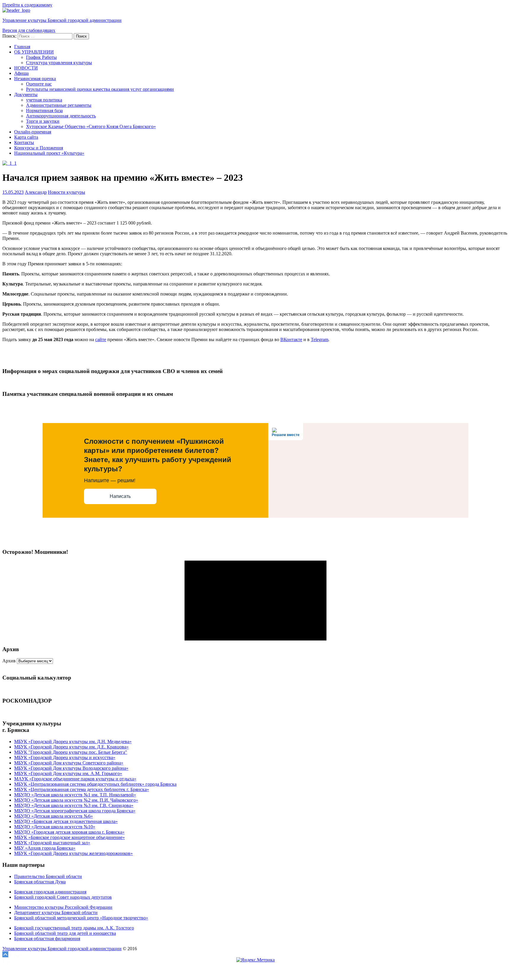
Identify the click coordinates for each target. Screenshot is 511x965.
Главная (22, 46)
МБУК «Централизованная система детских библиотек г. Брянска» (81, 789)
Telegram (319, 339)
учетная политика (44, 99)
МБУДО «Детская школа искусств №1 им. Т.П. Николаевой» (75, 794)
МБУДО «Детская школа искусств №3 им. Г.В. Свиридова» (73, 805)
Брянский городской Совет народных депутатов (63, 897)
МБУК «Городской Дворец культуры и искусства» (64, 757)
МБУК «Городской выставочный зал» (52, 842)
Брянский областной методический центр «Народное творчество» (81, 917)
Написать (120, 496)
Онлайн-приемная (32, 131)
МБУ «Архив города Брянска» (44, 848)
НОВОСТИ (26, 67)
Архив (9, 660)
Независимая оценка (35, 78)
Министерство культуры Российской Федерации (63, 907)
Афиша (21, 73)
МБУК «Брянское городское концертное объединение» (69, 837)
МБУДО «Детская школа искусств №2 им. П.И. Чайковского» (76, 800)
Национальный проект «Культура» (49, 153)
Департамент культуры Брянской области (56, 912)
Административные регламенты (58, 105)
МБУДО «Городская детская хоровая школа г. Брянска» (69, 832)
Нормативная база (44, 110)
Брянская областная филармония (47, 938)
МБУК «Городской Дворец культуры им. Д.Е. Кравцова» (71, 746)
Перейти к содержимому (27, 4)
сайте (100, 339)
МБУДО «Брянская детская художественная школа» (66, 821)
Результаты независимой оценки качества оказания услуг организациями (100, 89)
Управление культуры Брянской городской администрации (62, 20)
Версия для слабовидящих (28, 30)
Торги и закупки (42, 121)
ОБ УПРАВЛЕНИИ (34, 51)
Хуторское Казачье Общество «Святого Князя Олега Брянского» (91, 126)
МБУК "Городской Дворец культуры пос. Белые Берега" (70, 752)
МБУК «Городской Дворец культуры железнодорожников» (73, 853)
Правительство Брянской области (48, 876)
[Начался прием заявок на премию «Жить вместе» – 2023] (9, 163)
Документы (26, 94)
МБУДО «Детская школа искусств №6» (53, 816)
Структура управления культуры (59, 62)
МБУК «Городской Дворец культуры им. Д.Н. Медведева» (73, 741)
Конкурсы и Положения (38, 147)
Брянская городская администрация (50, 891)
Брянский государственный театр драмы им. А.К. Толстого (74, 927)
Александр (36, 192)
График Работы (41, 57)
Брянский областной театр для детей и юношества (65, 933)
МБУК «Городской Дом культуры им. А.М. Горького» (68, 773)
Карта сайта (26, 137)
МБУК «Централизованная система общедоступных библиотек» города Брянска (95, 784)
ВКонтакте (291, 339)
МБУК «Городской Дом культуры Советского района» (68, 762)
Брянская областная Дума (40, 881)
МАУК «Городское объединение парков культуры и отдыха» (75, 778)
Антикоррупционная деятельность (61, 115)
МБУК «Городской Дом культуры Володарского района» (71, 768)
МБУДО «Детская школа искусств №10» (54, 826)
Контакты (24, 142)
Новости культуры (66, 192)
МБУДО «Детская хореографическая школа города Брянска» (74, 810)
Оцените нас (39, 83)
